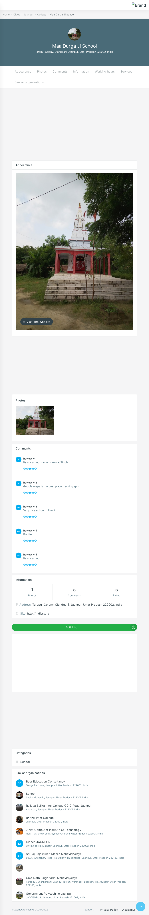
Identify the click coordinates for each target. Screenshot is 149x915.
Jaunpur (28, 14)
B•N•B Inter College (40, 818)
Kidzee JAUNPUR (38, 842)
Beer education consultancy (45, 781)
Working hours (105, 71)
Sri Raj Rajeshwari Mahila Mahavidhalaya (54, 854)
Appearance (23, 71)
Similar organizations (29, 82)
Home (6, 14)
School (30, 793)
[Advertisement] (74, 124)
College (41, 14)
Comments (60, 71)
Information (81, 71)
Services (126, 71)
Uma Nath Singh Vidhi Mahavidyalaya (52, 878)
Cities (16, 14)
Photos (42, 71)
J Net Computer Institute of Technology (53, 830)
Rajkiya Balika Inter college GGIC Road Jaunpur (59, 805)
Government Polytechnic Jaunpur (49, 893)
